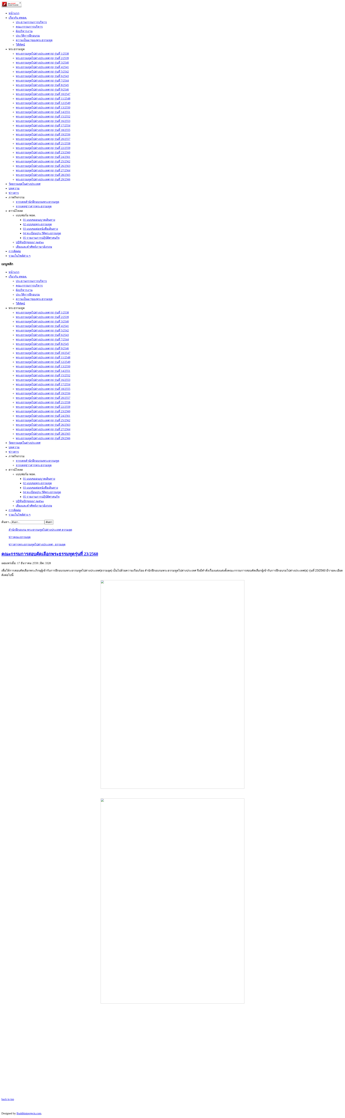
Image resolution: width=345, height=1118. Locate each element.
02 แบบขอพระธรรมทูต (37, 224)
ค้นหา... (6, 522)
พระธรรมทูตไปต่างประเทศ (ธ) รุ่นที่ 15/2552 (43, 116)
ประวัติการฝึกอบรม (28, 35)
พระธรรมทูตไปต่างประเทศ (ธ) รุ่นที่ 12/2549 (43, 103)
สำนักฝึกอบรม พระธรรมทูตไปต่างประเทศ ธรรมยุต (40, 529)
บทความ (14, 188)
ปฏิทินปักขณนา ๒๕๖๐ (30, 242)
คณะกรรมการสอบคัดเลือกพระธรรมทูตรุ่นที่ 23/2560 (49, 554)
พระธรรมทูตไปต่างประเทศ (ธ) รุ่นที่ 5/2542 (42, 71)
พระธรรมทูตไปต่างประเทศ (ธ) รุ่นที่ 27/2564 (43, 170)
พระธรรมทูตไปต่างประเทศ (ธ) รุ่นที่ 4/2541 (42, 67)
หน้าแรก (14, 13)
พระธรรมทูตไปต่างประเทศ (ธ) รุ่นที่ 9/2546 (42, 89)
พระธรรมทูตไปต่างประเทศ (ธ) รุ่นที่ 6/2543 (42, 76)
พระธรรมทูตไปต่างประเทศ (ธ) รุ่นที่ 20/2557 (43, 138)
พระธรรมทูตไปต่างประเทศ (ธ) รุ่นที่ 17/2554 (43, 125)
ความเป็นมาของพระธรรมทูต (34, 40)
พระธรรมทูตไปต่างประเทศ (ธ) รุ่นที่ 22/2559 (43, 147)
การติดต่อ (15, 251)
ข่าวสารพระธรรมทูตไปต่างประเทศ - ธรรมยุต (37, 544)
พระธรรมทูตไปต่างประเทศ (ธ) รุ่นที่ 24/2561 (43, 156)
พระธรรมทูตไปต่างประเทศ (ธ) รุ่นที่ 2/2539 (42, 58)
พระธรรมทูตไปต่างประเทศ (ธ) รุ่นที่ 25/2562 (43, 161)
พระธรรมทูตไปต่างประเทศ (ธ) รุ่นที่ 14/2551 (43, 112)
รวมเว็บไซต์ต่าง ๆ (20, 255)
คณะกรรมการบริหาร (29, 26)
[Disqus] (172, 1052)
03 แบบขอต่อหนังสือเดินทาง (40, 228)
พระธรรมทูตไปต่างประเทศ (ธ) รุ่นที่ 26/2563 (43, 165)
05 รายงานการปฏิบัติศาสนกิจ (41, 237)
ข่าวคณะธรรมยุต (20, 537)
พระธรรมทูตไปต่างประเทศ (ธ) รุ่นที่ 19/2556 (43, 134)
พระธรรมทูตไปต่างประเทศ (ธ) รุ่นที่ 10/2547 (43, 94)
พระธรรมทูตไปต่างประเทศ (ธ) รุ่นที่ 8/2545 (42, 85)
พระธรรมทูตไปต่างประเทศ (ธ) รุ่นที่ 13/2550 (43, 107)
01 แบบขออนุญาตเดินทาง (39, 219)
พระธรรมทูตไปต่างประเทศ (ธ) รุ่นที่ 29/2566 (43, 179)
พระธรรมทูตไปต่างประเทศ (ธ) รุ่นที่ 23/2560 (43, 152)
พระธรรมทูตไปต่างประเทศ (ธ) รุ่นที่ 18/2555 (43, 130)
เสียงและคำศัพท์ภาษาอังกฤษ (34, 246)
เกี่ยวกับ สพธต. (18, 17)
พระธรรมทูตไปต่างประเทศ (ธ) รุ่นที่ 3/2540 (42, 62)
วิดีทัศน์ (20, 44)
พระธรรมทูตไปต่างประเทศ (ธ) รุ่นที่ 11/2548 (43, 98)
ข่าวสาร (14, 192)
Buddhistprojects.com (29, 1113)
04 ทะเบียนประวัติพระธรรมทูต (42, 233)
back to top (7, 1099)
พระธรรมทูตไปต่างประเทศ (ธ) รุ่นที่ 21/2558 (43, 143)
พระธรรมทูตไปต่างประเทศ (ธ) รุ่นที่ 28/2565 (43, 174)
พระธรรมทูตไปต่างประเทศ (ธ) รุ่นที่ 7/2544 (42, 80)
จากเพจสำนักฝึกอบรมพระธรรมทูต (37, 201)
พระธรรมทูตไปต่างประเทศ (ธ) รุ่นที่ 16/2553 (43, 121)
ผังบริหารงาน (24, 31)
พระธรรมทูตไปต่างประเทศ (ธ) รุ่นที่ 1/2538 (42, 53)
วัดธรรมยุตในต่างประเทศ (24, 183)
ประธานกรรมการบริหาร (31, 22)
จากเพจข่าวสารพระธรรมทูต (34, 206)
